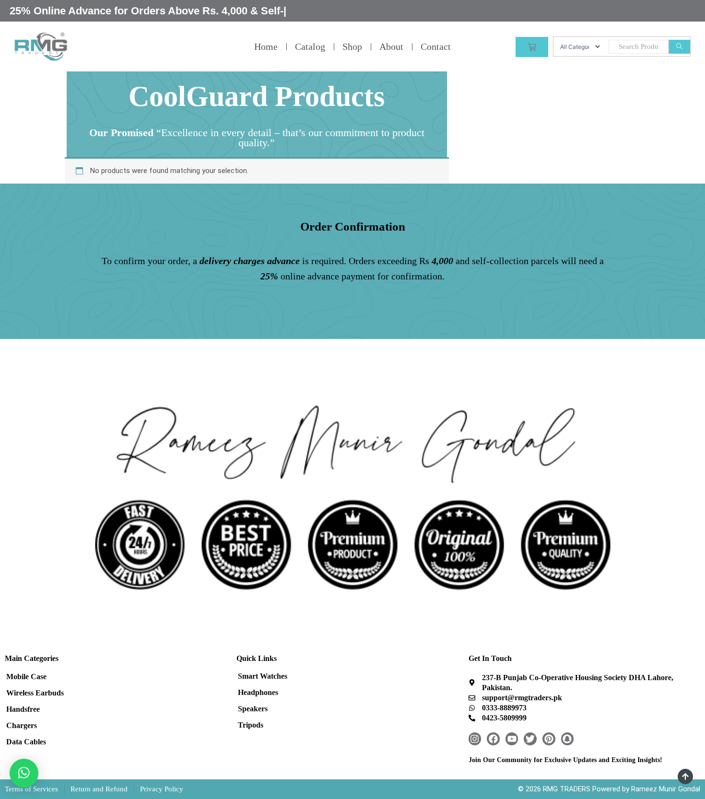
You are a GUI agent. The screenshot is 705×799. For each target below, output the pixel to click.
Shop (352, 46)
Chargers (21, 725)
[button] (24, 773)
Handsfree (23, 709)
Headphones (258, 692)
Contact (436, 46)
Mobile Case (26, 676)
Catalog (310, 46)
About (391, 46)
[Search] (679, 47)
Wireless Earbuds (35, 693)
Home (266, 46)
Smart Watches (262, 676)
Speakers (253, 709)
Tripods (250, 725)
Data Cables (26, 742)
